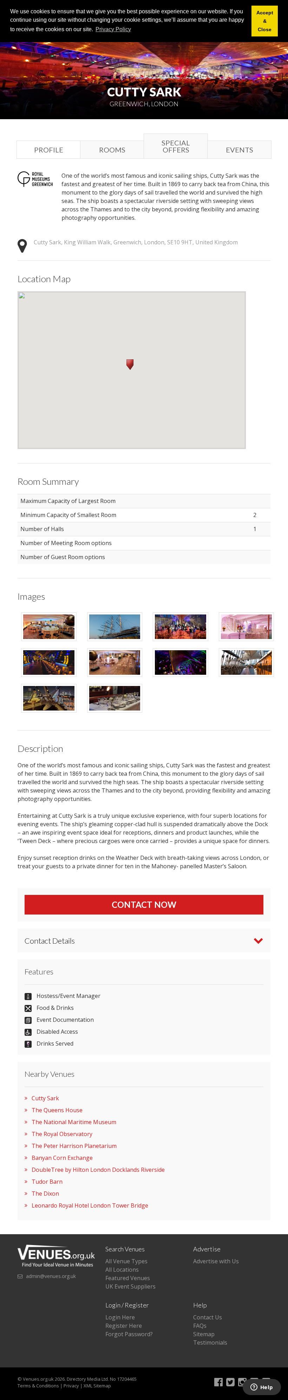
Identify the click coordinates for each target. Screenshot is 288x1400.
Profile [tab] (48, 149)
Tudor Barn (47, 1181)
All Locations (122, 1269)
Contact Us (207, 1317)
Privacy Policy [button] (113, 29)
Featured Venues (127, 1278)
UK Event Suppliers (130, 1286)
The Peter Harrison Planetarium (74, 1146)
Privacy (71, 1385)
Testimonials (210, 1342)
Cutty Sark (45, 1098)
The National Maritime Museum (74, 1122)
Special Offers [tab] (176, 146)
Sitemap (204, 1334)
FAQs (200, 1326)
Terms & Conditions (38, 1385)
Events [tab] (239, 149)
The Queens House (57, 1110)
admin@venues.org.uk (51, 1276)
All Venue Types (126, 1261)
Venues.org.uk (38, 1379)
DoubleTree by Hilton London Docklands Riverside (98, 1170)
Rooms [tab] (112, 149)
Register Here (123, 1326)
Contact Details (50, 940)
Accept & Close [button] (264, 21)
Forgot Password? (129, 1334)
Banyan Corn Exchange (62, 1158)
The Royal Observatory (62, 1134)
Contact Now (144, 904)
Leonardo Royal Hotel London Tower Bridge (90, 1205)
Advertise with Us (216, 1261)
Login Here (120, 1317)
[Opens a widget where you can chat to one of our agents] (261, 1387)
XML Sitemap (97, 1385)
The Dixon (45, 1193)
